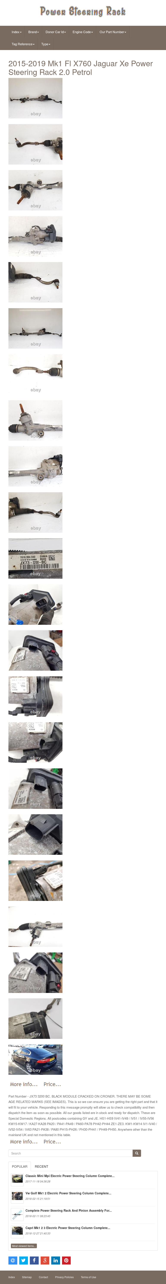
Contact (43, 1277)
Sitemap (27, 1277)
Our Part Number (112, 31)
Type (44, 44)
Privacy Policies (64, 1277)
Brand (32, 31)
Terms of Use (88, 1277)
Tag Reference (22, 44)
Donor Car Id (55, 31)
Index (15, 31)
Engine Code (82, 31)
